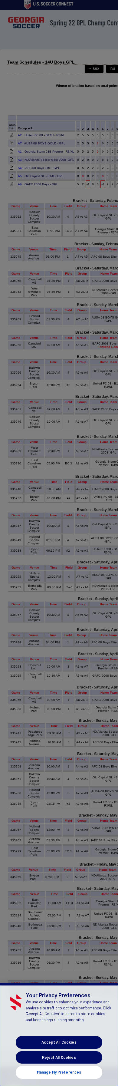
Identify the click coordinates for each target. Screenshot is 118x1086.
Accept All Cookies (58, 1042)
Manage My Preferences (59, 1072)
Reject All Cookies (59, 1057)
